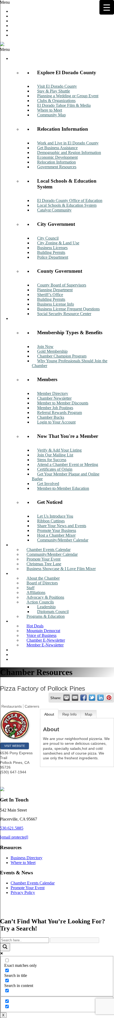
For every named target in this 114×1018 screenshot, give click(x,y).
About (49, 714)
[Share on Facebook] (83, 697)
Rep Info (69, 714)
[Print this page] (66, 697)
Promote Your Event (28, 887)
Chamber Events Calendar (33, 883)
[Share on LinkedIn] (100, 697)
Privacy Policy (23, 892)
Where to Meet (23, 862)
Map (88, 714)
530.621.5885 (11, 828)
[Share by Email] (75, 697)
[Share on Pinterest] (109, 697)
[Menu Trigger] (106, 7)
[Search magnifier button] (5, 947)
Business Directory (26, 858)
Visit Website (14, 745)
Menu (5, 2)
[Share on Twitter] (92, 697)
